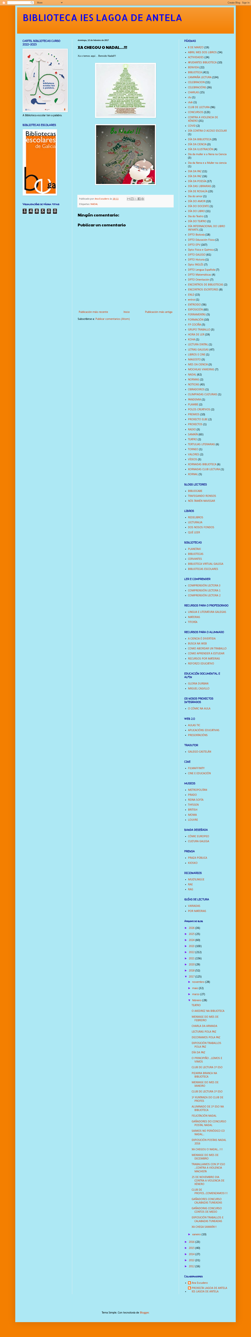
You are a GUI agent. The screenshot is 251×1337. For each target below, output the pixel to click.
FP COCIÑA (194, 324)
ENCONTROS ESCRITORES (203, 289)
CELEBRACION (196, 82)
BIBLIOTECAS (195, 554)
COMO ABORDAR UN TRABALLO (207, 648)
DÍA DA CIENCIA (197, 144)
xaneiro (197, 1234)
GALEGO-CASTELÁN (199, 751)
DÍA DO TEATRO (197, 221)
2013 (192, 1260)
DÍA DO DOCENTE (198, 206)
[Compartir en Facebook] (139, 199)
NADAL (94, 204)
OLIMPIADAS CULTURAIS (202, 394)
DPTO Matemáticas (199, 274)
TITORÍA (192, 622)
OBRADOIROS (196, 389)
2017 (192, 976)
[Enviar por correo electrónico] (128, 199)
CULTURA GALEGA (198, 841)
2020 (192, 964)
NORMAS (193, 379)
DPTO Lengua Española (201, 269)
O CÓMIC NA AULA (199, 708)
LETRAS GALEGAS (198, 349)
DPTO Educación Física (201, 240)
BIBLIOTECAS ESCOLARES (203, 569)
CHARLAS (193, 92)
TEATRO (192, 439)
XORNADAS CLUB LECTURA (204, 469)
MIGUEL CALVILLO (198, 688)
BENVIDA (193, 67)
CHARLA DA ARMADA (204, 1026)
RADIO (192, 429)
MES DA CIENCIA (198, 364)
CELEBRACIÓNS (197, 87)
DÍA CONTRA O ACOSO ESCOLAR (207, 130)
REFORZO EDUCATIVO (201, 663)
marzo (196, 994)
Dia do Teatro (196, 216)
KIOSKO (193, 863)
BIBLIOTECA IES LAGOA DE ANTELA (102, 17)
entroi (191, 299)
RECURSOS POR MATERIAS (204, 658)
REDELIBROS (195, 517)
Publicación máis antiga (158, 312)
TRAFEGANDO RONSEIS (202, 496)
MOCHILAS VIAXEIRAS (201, 369)
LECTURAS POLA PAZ (204, 1031)
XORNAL (193, 474)
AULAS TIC (194, 725)
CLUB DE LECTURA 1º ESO (207, 1067)
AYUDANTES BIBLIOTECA (202, 62)
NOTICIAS (193, 384)
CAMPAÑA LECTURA (199, 77)
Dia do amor (195, 196)
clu (189, 97)
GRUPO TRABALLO (199, 329)
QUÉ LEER (194, 532)
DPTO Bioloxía (196, 234)
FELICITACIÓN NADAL (204, 1115)
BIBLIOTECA (195, 72)
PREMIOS (194, 414)
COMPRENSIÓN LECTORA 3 (204, 585)
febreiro (197, 1000)
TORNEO (193, 449)
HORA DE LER (196, 334)
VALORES (193, 454)
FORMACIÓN (195, 319)
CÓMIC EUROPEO (198, 836)
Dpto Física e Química (201, 249)
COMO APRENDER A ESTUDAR (206, 653)
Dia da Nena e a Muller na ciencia (207, 163)
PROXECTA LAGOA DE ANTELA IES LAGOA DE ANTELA (209, 1290)
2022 (192, 952)
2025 (192, 934)
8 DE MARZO (196, 47)
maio (195, 988)
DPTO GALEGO (197, 254)
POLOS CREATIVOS (199, 409)
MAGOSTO (194, 359)
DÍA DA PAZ (195, 176)
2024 (192, 940)
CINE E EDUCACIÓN (199, 773)
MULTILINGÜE (196, 879)
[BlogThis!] (132, 199)
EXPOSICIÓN (195, 309)
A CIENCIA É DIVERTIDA (202, 638)
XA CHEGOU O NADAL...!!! (207, 1149)
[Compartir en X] (135, 199)
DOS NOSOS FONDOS (201, 527)
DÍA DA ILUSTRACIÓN (200, 149)
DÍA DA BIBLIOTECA (199, 139)
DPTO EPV (194, 244)
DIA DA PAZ (195, 171)
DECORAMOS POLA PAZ (206, 1037)
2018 (192, 970)
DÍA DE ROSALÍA (197, 191)
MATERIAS (194, 617)
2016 (192, 1242)
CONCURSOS (195, 112)
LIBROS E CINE (196, 354)
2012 (192, 1266)
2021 (192, 958)
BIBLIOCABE (195, 491)
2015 (192, 1248)
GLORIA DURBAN (198, 683)
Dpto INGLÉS (195, 264)
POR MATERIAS (197, 911)
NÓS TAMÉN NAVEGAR (201, 501)
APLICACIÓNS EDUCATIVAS (203, 730)
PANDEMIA (194, 399)
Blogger (144, 1312)
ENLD (191, 294)
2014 (192, 1254)
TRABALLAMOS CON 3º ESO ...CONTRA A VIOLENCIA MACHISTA (208, 1168)
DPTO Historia (196, 259)
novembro (198, 982)
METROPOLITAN (197, 790)
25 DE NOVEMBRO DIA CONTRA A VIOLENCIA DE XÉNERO (208, 1181)
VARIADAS (194, 906)
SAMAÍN (193, 434)
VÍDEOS (192, 459)
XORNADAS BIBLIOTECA (202, 464)
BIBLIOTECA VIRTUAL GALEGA (205, 564)
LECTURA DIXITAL (198, 344)
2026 (192, 928)
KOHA (191, 339)
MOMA (192, 815)
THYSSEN (193, 804)
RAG (190, 889)
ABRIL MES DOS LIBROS (202, 52)
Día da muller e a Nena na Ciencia (207, 154)
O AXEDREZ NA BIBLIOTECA (208, 1011)
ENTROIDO (194, 304)
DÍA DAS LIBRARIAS (199, 186)
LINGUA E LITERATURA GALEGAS (207, 612)
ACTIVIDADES (196, 57)
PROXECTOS (195, 424)
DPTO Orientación (198, 279)
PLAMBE (193, 404)
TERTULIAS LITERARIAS (201, 444)
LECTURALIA (195, 522)
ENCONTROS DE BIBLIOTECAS (205, 284)
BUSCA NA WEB (197, 643)
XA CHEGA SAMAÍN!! (204, 1227)
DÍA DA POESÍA (197, 181)
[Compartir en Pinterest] (142, 199)
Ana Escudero (200, 1283)
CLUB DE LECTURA (199, 107)
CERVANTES (195, 559)
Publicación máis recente (93, 312)
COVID (192, 125)
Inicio (126, 312)
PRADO (192, 795)
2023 (192, 946)
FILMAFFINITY (196, 768)
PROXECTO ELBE (198, 419)
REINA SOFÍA (195, 799)
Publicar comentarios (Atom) (112, 319)
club (190, 102)
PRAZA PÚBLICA (197, 858)
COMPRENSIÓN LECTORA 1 (204, 590)
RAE (190, 884)
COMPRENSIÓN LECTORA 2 (204, 595)
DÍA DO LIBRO (196, 211)
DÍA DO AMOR (196, 201)
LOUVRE (193, 820)
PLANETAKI (194, 549)
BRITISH (192, 809)
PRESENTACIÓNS (198, 735)
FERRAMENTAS (197, 314)
